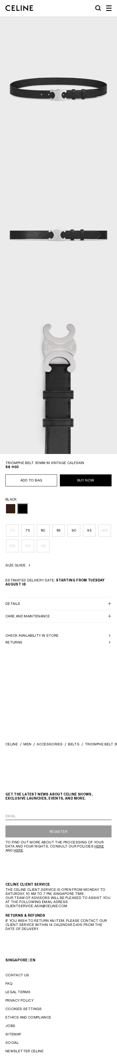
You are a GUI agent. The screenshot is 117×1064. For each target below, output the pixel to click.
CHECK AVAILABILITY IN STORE (32, 635)
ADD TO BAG (31, 480)
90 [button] (74, 530)
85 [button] (59, 530)
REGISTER (58, 832)
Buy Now (85, 480)
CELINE (11, 744)
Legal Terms (17, 992)
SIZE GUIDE (15, 565)
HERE (99, 846)
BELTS (73, 744)
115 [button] (43, 546)
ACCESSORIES (50, 744)
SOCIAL (12, 1043)
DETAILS (12, 604)
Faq (9, 983)
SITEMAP (13, 1034)
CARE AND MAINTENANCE (27, 616)
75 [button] (28, 530)
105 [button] (12, 546)
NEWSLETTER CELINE (24, 1051)
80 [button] (43, 530)
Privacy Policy (19, 1000)
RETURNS (14, 642)
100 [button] (104, 530)
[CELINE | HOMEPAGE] (19, 8)
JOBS (10, 1026)
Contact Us (17, 975)
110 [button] (27, 546)
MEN (27, 744)
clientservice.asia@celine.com (36, 906)
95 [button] (89, 530)
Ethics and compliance (28, 1017)
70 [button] (12, 530)
